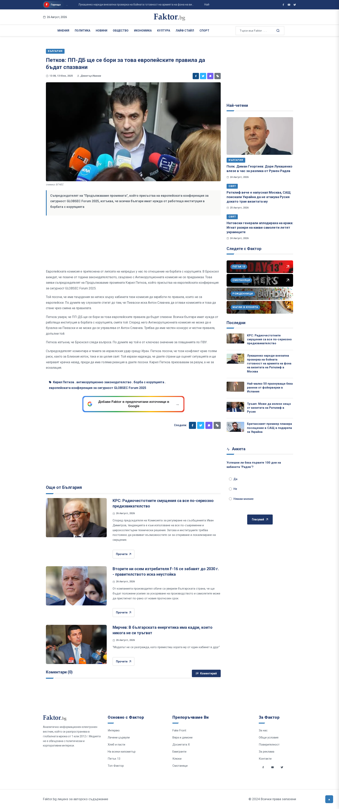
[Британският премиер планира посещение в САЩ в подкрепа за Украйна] (235, 427)
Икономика (143, 30)
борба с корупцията (149, 382)
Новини (101, 30)
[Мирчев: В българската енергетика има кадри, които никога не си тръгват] (76, 644)
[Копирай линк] (217, 76)
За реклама (266, 751)
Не (235, 488)
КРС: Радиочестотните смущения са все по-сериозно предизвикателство (269, 339)
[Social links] (263, 767)
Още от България (64, 487)
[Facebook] (196, 76)
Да (235, 479)
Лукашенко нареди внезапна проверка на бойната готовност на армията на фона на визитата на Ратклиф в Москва (269, 363)
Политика (82, 30)
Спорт (204, 30)
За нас (263, 730)
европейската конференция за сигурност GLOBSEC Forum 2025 (97, 388)
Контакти (265, 758)
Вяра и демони (182, 737)
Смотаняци (180, 765)
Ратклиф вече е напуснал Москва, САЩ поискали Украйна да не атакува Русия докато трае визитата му (259, 197)
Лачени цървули (119, 737)
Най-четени (237, 105)
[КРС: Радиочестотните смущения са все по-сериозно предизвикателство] (76, 517)
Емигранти (179, 751)
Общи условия (268, 737)
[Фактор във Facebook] (283, 4)
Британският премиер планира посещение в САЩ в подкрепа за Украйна (269, 428)
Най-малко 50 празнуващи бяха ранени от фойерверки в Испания (270, 387)
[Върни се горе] (329, 799)
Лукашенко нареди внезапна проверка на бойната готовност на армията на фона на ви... (123, 4)
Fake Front (179, 730)
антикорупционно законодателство (103, 382)
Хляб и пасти (116, 744)
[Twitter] (203, 76)
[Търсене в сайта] (277, 30)
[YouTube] (289, 4)
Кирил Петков (63, 382)
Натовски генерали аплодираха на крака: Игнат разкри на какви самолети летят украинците (260, 227)
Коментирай (208, 673)
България (236, 160)
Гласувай (258, 519)
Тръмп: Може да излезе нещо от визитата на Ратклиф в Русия (269, 408)
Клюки (176, 758)
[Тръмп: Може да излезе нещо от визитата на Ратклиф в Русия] (235, 407)
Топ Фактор (116, 765)
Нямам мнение (243, 498)
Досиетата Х (181, 744)
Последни (236, 322)
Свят (232, 186)
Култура (163, 30)
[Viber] (210, 76)
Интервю (114, 730)
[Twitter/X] (294, 4)
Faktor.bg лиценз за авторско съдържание (75, 799)
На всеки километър (122, 751)
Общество (120, 30)
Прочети (122, 554)
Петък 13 (114, 758)
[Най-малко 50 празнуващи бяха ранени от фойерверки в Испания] (235, 387)
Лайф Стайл (185, 30)
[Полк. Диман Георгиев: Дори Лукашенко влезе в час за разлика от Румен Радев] (260, 136)
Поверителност (269, 744)
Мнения (63, 30)
